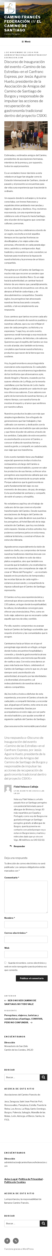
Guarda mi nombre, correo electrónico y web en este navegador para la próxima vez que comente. (25, 967)
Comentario (11, 877)
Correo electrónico (15, 933)
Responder (19, 846)
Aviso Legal (11, 1179)
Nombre (9, 918)
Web (6, 948)
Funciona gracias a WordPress (19, 1249)
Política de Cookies (15, 1182)
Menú (27, 41)
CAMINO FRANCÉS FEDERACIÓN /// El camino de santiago (23, 23)
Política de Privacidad (31, 1179)
